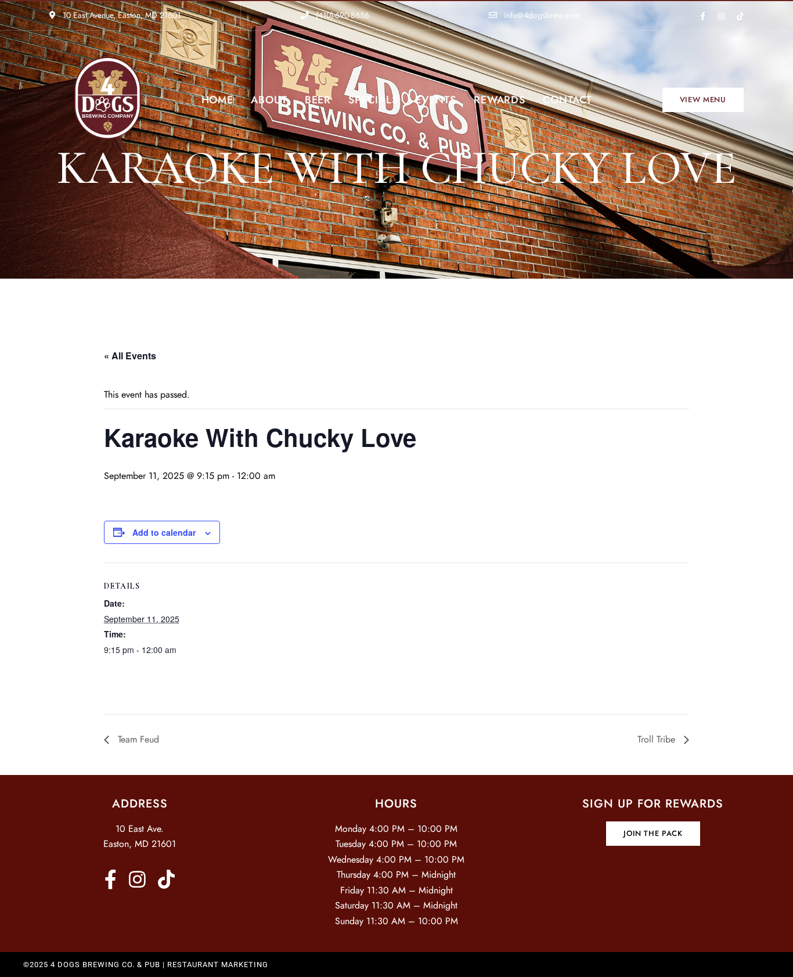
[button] (703, 100)
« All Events (130, 355)
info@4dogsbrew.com (541, 15)
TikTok (740, 16)
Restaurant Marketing (217, 964)
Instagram (721, 16)
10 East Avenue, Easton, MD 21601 (120, 15)
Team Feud (137, 739)
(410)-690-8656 (341, 15)
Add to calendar (164, 532)
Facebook (702, 16)
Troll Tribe (657, 739)
